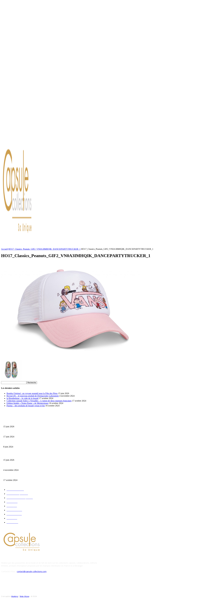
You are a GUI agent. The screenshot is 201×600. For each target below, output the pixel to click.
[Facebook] (20, 140)
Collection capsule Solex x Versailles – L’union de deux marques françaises (39, 401)
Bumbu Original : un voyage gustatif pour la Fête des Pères (32, 393)
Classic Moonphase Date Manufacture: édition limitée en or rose (27, 442)
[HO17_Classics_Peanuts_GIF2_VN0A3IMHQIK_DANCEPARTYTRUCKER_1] (71, 359)
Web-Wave (24, 596)
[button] (131, 245)
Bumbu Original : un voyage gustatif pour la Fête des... (23, 422)
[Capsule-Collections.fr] (26, 192)
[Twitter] (27, 140)
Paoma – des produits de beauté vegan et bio (26, 405)
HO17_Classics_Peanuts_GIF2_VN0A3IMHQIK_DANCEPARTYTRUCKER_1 (44, 249)
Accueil (4, 249)
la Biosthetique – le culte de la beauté (23, 398)
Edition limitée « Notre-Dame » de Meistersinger (28, 403)
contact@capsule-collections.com (31, 571)
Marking (14, 596)
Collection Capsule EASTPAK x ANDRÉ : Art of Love (22, 432)
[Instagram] (24, 140)
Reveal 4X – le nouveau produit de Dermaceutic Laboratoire (33, 396)
